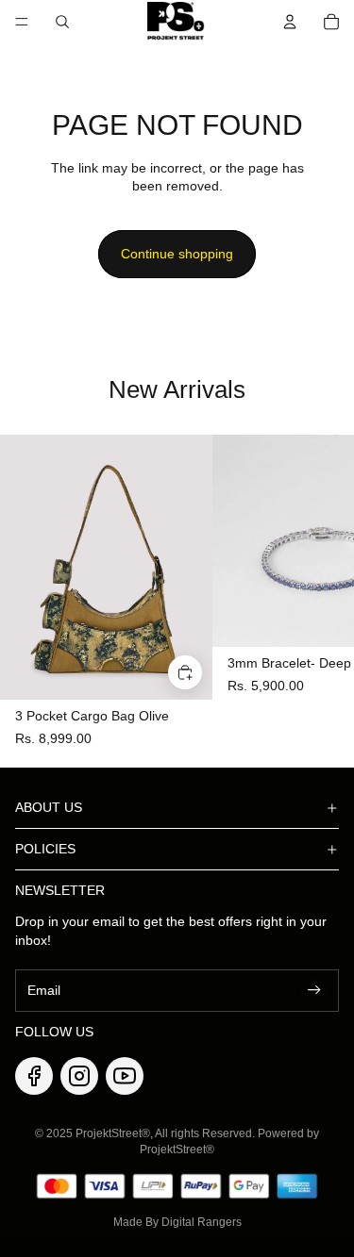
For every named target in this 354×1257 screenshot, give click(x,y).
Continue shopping (177, 253)
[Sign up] (314, 990)
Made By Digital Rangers (177, 1222)
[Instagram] (79, 1076)
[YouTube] (124, 1076)
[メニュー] (21, 21)
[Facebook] (34, 1076)
